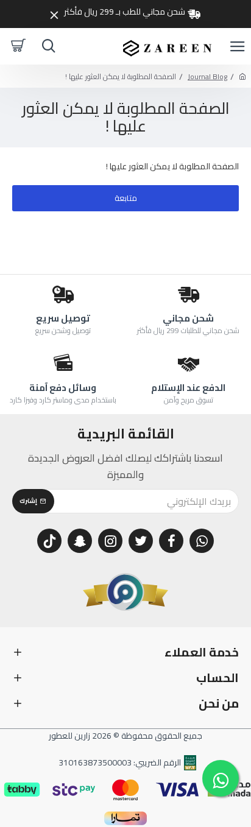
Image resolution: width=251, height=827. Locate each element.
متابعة (126, 198)
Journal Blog (207, 76)
